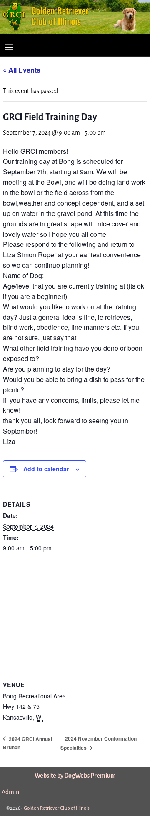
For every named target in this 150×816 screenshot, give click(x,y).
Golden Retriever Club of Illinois (57, 808)
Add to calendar (46, 468)
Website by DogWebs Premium (75, 775)
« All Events (21, 70)
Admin (10, 792)
